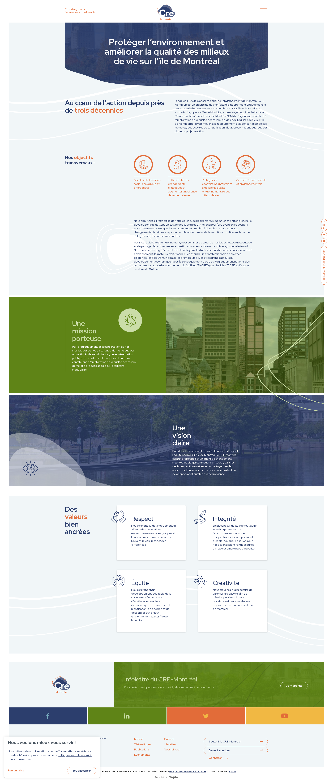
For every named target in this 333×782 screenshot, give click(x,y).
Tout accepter (81, 770)
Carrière (169, 739)
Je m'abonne (294, 686)
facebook (48, 716)
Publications (141, 749)
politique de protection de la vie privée (187, 771)
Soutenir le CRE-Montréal (324, 265)
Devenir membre (219, 750)
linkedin (127, 716)
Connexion (216, 758)
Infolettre (170, 744)
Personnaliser (16, 770)
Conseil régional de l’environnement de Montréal (80, 11)
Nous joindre (172, 749)
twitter (206, 716)
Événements (142, 755)
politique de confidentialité (75, 755)
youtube (285, 716)
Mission (138, 739)
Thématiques (142, 744)
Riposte (232, 771)
